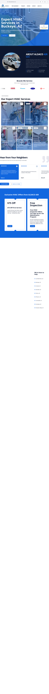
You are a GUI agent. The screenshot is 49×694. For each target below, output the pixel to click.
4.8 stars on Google (43, 27)
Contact (34, 6)
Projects (23, 6)
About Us (39, 6)
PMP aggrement (15, 6)
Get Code (9, 226)
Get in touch (45, 5)
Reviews (28, 6)
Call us (4, 1)
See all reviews (4, 184)
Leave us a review (16, 184)
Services (7, 6)
